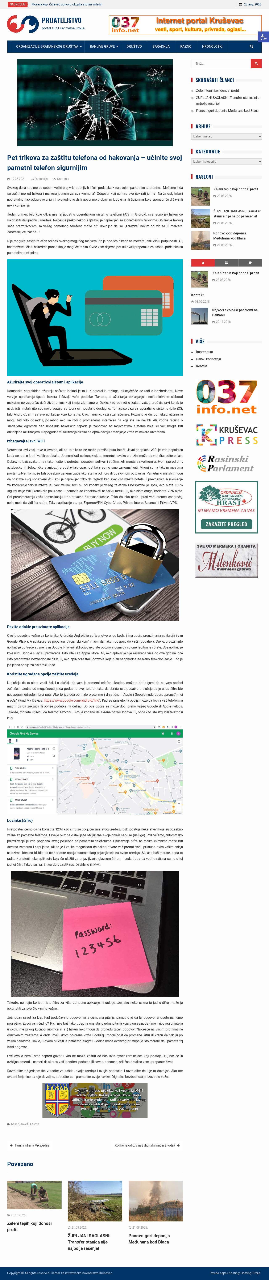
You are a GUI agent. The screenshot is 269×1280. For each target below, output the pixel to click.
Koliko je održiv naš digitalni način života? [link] (145, 1145)
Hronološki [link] (212, 46)
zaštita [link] (34, 1124)
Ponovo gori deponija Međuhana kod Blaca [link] (227, 111)
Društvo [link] (134, 46)
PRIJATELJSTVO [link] (61, 20)
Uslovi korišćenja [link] (208, 359)
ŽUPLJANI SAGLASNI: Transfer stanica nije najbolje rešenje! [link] (89, 1242)
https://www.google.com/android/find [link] (71, 700)
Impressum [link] (204, 352)
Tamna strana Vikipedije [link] (32, 1145)
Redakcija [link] (41, 178)
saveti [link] (25, 1124)
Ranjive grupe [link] (102, 46)
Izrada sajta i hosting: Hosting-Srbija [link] (235, 1273)
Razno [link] (185, 46)
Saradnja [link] (161, 46)
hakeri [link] (15, 1124)
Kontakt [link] (197, 295)
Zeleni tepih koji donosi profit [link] (217, 91)
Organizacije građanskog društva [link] (47, 46)
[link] (263, 36)
